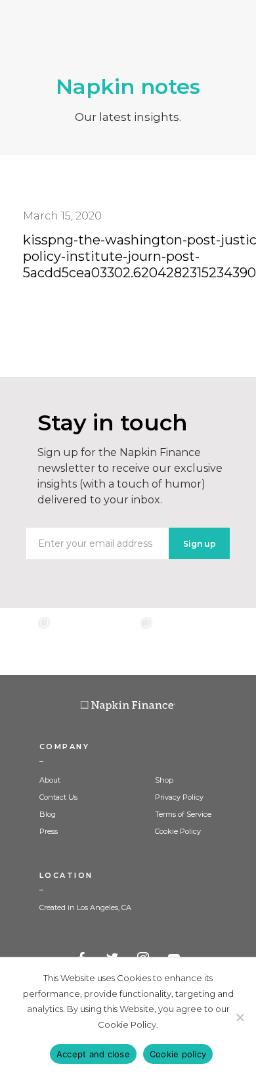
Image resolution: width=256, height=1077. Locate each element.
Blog (47, 814)
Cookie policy (178, 1054)
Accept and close (93, 1054)
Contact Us (58, 797)
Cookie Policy (178, 831)
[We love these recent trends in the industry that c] (25, 641)
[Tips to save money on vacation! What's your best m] (128, 641)
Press (48, 831)
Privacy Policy (179, 797)
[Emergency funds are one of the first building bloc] (179, 641)
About (49, 780)
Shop (164, 780)
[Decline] (239, 1017)
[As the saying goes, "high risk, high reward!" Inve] (76, 641)
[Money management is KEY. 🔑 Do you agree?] (230, 641)
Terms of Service (183, 814)
